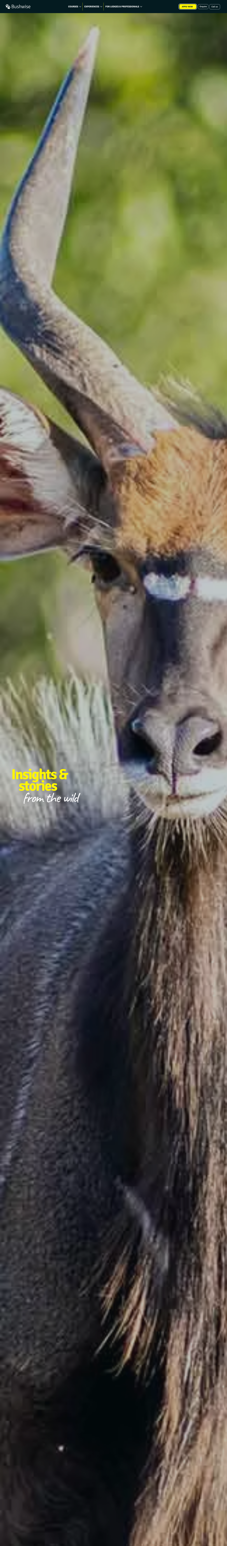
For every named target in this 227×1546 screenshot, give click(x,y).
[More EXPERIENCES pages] (101, 7)
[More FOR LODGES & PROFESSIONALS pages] (141, 7)
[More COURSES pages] (80, 7)
